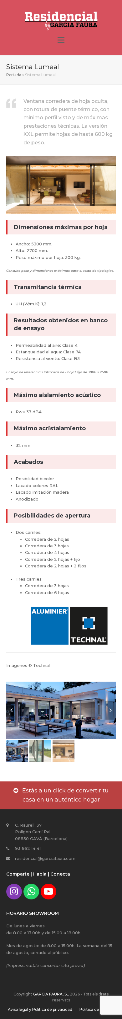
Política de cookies (96, 1009)
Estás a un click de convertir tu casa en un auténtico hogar (65, 795)
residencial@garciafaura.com (45, 858)
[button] (61, 40)
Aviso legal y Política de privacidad (40, 1009)
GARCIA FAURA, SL (51, 994)
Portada (13, 74)
